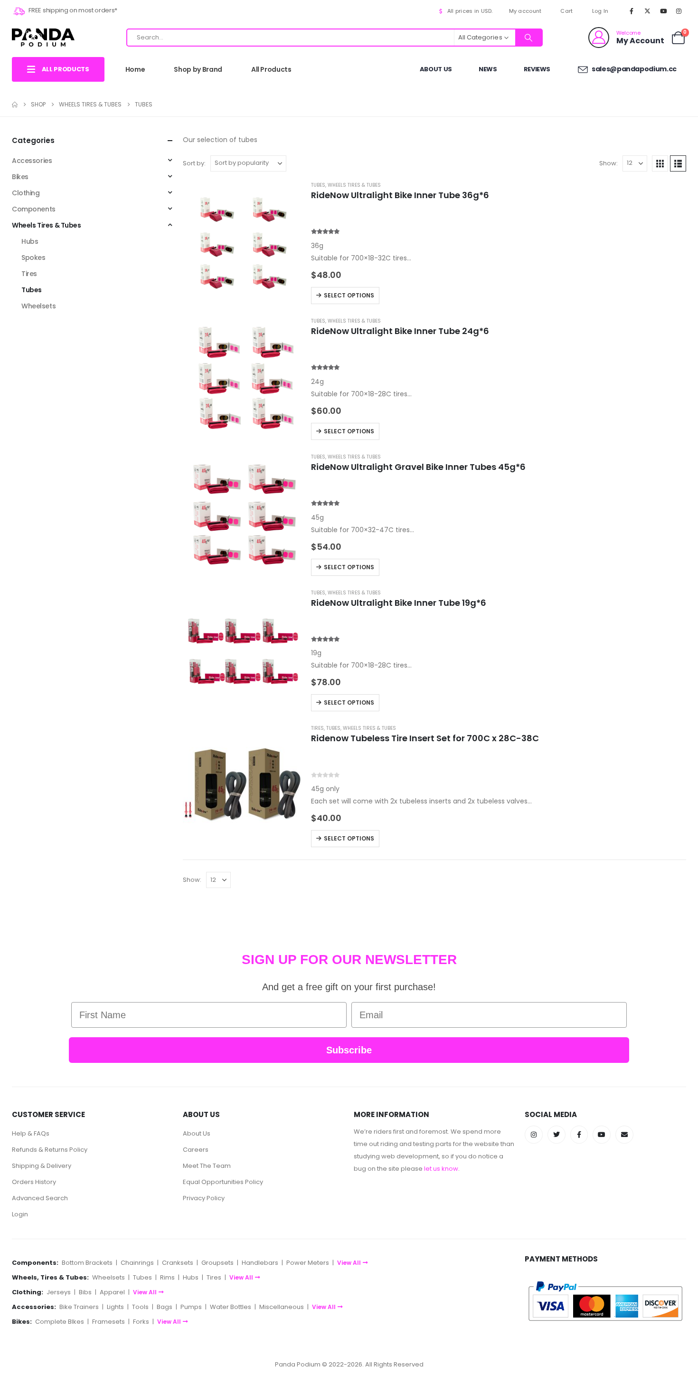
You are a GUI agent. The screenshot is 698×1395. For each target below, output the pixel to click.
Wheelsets (38, 306)
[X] (647, 11)
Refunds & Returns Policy (49, 1149)
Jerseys (59, 1292)
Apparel (112, 1292)
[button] (660, 163)
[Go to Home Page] (15, 104)
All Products (271, 69)
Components (34, 209)
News (488, 69)
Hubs (29, 241)
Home (135, 69)
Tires (317, 728)
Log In (600, 11)
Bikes (20, 177)
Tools (140, 1306)
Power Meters (307, 1262)
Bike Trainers (79, 1306)
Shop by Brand (198, 69)
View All (349, 1263)
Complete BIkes (59, 1321)
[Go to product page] (242, 244)
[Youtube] (663, 11)
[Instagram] (679, 11)
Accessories (32, 160)
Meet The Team (207, 1165)
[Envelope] (624, 1135)
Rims (167, 1277)
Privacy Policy (204, 1198)
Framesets (108, 1321)
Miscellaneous (281, 1306)
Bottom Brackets (87, 1262)
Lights (115, 1306)
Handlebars (260, 1262)
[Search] (528, 37)
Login (20, 1214)
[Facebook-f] (579, 1135)
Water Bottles (230, 1306)
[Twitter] (556, 1135)
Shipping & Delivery (41, 1165)
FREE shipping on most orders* (72, 10)
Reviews (537, 69)
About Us (436, 69)
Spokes (33, 257)
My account (525, 11)
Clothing (26, 193)
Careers (195, 1149)
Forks (141, 1321)
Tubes (318, 185)
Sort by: (194, 163)
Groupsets (217, 1262)
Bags (164, 1306)
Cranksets (177, 1262)
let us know (441, 1168)
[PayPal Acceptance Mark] (605, 1300)
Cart (566, 11)
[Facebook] (631, 11)
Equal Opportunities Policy (223, 1181)
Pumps (191, 1306)
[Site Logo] (43, 37)
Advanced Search (40, 1198)
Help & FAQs (30, 1133)
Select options (349, 295)
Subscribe (349, 1050)
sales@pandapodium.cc (633, 69)
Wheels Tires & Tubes (354, 185)
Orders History (34, 1181)
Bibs (85, 1292)
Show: (608, 163)
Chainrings (137, 1262)
